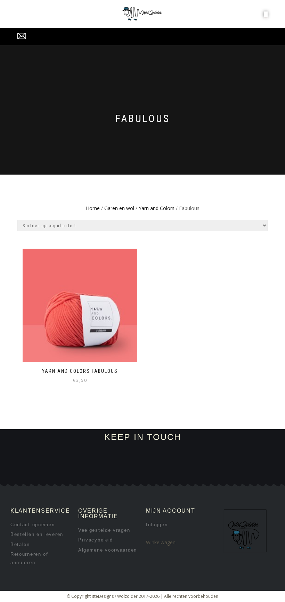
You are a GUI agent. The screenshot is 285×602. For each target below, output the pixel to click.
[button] (266, 14)
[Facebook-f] (59, 475)
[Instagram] (83, 475)
